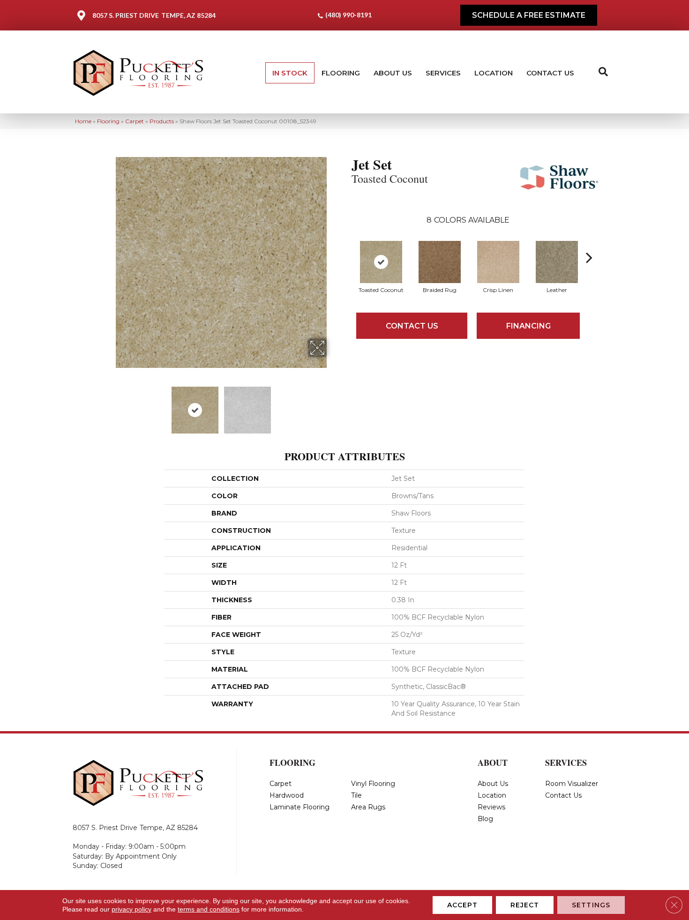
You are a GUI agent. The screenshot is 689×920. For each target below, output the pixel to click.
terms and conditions (209, 909)
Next (332, 405)
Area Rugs (368, 807)
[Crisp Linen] (498, 262)
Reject (524, 905)
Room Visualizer (571, 783)
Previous (109, 405)
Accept (462, 905)
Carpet (134, 121)
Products (162, 121)
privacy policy (131, 909)
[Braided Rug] (439, 262)
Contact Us (550, 72)
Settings (591, 905)
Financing (528, 326)
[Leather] (556, 262)
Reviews (491, 807)
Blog (485, 819)
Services (443, 72)
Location (493, 72)
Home (83, 121)
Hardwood (287, 795)
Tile (356, 795)
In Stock (289, 72)
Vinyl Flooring (373, 783)
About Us (393, 72)
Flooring (341, 72)
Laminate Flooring (300, 807)
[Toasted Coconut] (381, 262)
